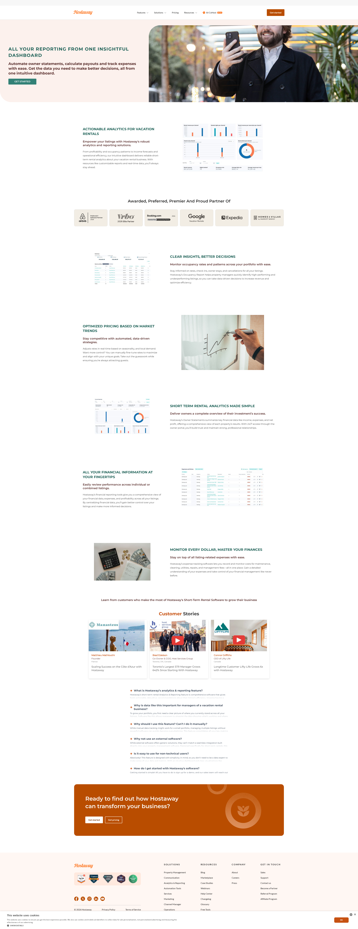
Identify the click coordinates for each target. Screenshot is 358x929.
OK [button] (341, 920)
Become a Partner (269, 888)
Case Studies (207, 883)
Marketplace (207, 877)
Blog (203, 872)
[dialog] (179, 920)
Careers (235, 877)
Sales (263, 872)
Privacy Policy (108, 909)
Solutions (172, 864)
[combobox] (351, 914)
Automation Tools (172, 888)
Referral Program (269, 893)
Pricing (175, 12)
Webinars (205, 888)
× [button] (355, 914)
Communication (171, 877)
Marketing (169, 899)
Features (141, 12)
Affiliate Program (269, 899)
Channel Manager (172, 904)
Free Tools (205, 909)
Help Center (206, 893)
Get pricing (113, 819)
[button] (92, 925)
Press (234, 883)
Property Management (175, 872)
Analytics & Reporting (174, 883)
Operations (169, 909)
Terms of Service (133, 909)
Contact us (266, 883)
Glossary (205, 904)
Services (168, 893)
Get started (275, 12)
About (235, 872)
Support (264, 877)
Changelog (206, 899)
